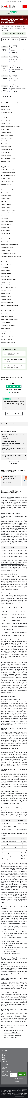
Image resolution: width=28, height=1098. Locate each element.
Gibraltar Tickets (6, 195)
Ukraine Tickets (5, 328)
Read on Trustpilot (13, 414)
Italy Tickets (4, 219)
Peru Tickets (4, 267)
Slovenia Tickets (6, 299)
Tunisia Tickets (5, 322)
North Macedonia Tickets (8, 253)
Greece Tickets (5, 198)
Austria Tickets (5, 118)
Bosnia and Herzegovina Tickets (10, 126)
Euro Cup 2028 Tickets (10, 1037)
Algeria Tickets (5, 109)
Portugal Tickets (6, 273)
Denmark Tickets (6, 161)
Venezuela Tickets (6, 339)
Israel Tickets (5, 216)
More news (14, 463)
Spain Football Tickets (7, 311)
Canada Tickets (5, 141)
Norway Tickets (5, 259)
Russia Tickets (5, 282)
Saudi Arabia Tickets (7, 285)
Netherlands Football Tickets (9, 244)
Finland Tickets (5, 178)
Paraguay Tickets (6, 265)
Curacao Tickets (6, 155)
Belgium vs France (15, 47)
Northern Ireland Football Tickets (11, 256)
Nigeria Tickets (5, 250)
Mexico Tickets (5, 236)
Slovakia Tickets (6, 296)
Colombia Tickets (6, 147)
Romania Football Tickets (8, 279)
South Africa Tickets (7, 302)
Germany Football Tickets (8, 187)
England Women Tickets (8, 172)
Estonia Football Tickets (8, 175)
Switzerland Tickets (7, 316)
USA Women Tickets (7, 337)
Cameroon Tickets (6, 138)
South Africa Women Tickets (9, 305)
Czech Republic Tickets (8, 158)
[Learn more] (24, 33)
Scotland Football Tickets (9, 288)
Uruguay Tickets (6, 331)
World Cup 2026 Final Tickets (12, 1035)
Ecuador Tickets (6, 164)
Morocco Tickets (6, 242)
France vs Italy (13, 58)
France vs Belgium (15, 67)
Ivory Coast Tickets (7, 221)
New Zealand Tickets (7, 247)
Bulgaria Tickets (6, 132)
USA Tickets (4, 334)
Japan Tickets (5, 227)
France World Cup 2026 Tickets (13, 1030)
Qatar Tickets (5, 276)
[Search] (20, 6)
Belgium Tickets (5, 121)
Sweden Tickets (6, 314)
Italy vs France (13, 77)
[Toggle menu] (25, 6)
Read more (4, 30)
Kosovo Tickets (5, 233)
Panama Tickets (5, 262)
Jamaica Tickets (6, 224)
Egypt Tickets (5, 167)
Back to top (9, 97)
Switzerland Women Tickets (9, 319)
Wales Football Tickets (8, 342)
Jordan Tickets (5, 230)
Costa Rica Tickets (7, 149)
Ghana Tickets (5, 193)
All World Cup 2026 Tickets (12, 1033)
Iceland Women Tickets (8, 210)
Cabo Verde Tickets (7, 135)
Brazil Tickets (5, 129)
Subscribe (22, 1074)
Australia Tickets (6, 115)
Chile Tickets (5, 144)
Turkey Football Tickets (8, 325)
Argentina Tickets (6, 112)
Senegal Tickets (6, 291)
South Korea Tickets (7, 308)
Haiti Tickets (5, 201)
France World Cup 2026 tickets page (14, 563)
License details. (19, 1096)
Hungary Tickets (6, 204)
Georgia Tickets (6, 184)
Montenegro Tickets (7, 239)
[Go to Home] (8, 6)
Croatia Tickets (5, 152)
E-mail (11, 1071)
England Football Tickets (8, 170)
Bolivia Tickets (5, 123)
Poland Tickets (5, 270)
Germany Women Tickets (8, 190)
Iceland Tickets (5, 207)
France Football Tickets (8, 181)
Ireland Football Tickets (8, 213)
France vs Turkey (14, 86)
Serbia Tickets (5, 293)
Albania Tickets (5, 106)
